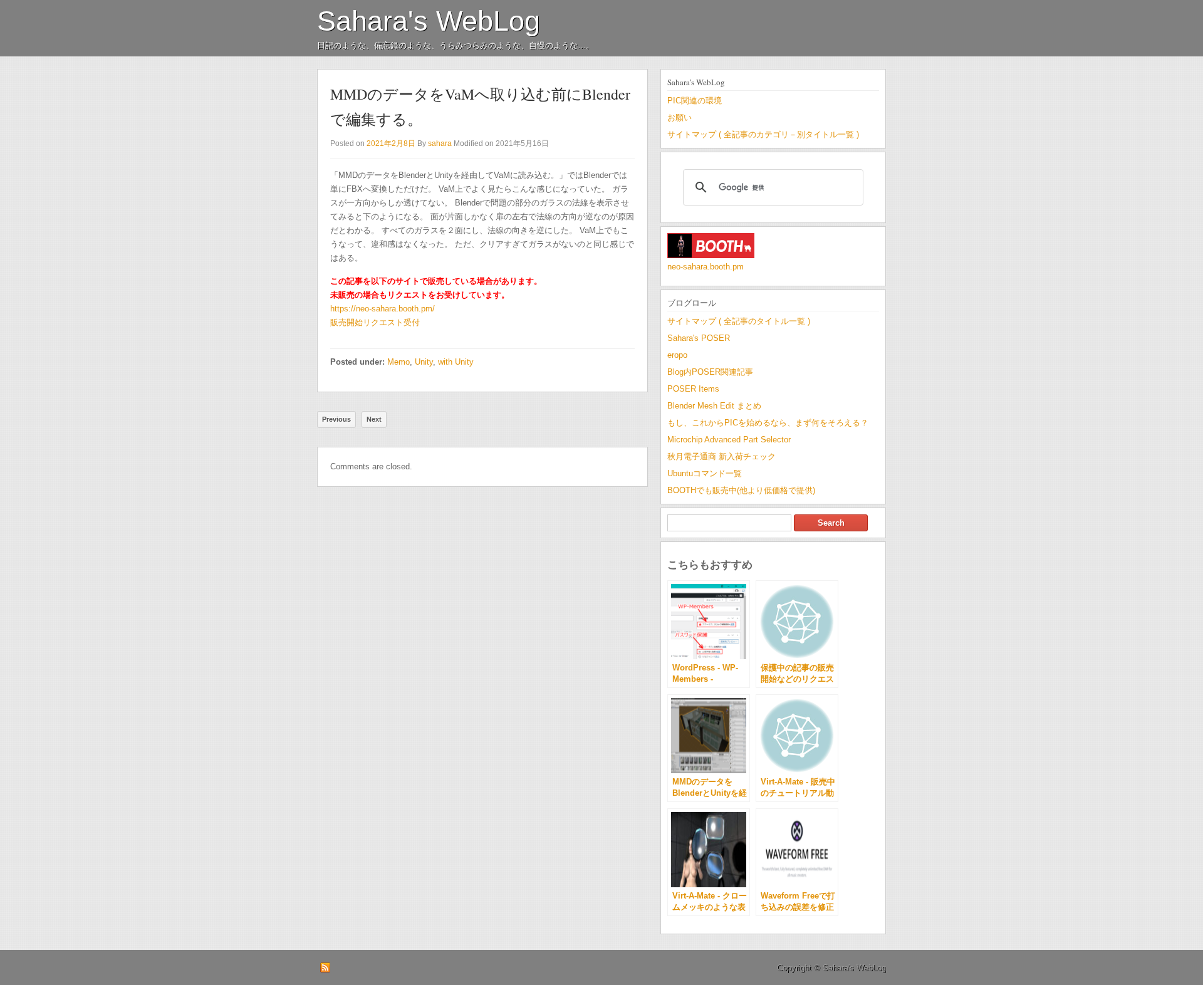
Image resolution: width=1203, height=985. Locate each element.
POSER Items (693, 388)
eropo (677, 355)
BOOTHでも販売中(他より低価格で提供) (741, 490)
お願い (679, 117)
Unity (424, 362)
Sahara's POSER (698, 338)
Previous (336, 419)
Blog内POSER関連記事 (710, 372)
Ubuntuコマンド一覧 (704, 473)
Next (374, 419)
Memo (398, 362)
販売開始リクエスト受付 (375, 322)
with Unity (456, 362)
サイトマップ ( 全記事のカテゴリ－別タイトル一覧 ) (763, 134)
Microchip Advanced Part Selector (729, 439)
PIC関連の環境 (694, 100)
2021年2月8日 (391, 143)
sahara (440, 143)
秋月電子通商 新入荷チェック (721, 456)
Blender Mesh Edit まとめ (714, 405)
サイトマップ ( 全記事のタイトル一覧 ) (738, 321)
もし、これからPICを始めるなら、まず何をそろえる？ (767, 422)
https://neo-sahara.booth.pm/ (382, 308)
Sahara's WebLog (428, 21)
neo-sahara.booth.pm (705, 266)
